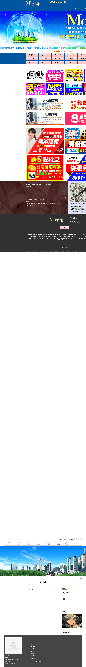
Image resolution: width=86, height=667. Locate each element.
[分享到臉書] (77, 539)
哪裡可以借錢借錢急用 (67, 632)
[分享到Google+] (79, 539)
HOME (61, 539)
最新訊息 (28, 543)
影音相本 (48, 543)
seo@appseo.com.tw (71, 599)
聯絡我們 (66, 539)
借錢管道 (63, 593)
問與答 (38, 543)
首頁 (9, 543)
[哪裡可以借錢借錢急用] (72, 622)
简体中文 (71, 539)
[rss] (81, 539)
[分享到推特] (75, 539)
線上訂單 (67, 543)
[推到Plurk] (36, 661)
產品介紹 (19, 543)
